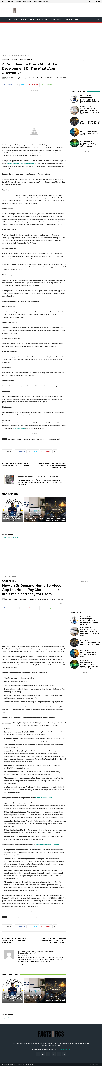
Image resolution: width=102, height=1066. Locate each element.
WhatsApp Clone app (53, 439)
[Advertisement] (63, 10)
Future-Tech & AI (85, 129)
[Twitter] (94, 1)
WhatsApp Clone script (9, 442)
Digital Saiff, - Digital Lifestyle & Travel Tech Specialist (25, 77)
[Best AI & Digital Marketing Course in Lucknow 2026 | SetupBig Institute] (12, 509)
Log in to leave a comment (10, 537)
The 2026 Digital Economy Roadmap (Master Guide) (55, 519)
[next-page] (6, 525)
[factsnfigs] (13, 10)
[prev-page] (3, 525)
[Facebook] (89, 1)
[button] (98, 19)
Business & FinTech (23, 55)
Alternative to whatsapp (14, 439)
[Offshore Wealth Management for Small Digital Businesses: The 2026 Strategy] (74, 143)
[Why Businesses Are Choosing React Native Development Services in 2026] (34, 509)
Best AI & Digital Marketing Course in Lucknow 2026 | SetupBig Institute (12, 517)
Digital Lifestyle (55, 516)
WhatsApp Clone (41, 439)
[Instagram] (92, 1)
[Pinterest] (54, 1054)
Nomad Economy (12, 55)
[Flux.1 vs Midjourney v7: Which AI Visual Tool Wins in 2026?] (74, 132)
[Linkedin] (48, 1054)
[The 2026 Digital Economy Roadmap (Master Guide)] (55, 509)
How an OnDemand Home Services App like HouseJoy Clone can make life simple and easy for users (51, 465)
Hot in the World (25, 60)
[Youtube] (99, 1)
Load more (84, 151)
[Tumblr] (59, 1054)
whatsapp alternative (29, 439)
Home (4, 55)
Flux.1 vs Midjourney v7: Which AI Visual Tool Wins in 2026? (90, 133)
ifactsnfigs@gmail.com (63, 1049)
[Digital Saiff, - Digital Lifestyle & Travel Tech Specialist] (3, 78)
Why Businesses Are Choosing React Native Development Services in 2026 (34, 517)
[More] (54, 451)
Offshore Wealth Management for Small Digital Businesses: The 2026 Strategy (89, 144)
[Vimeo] (96, 1)
